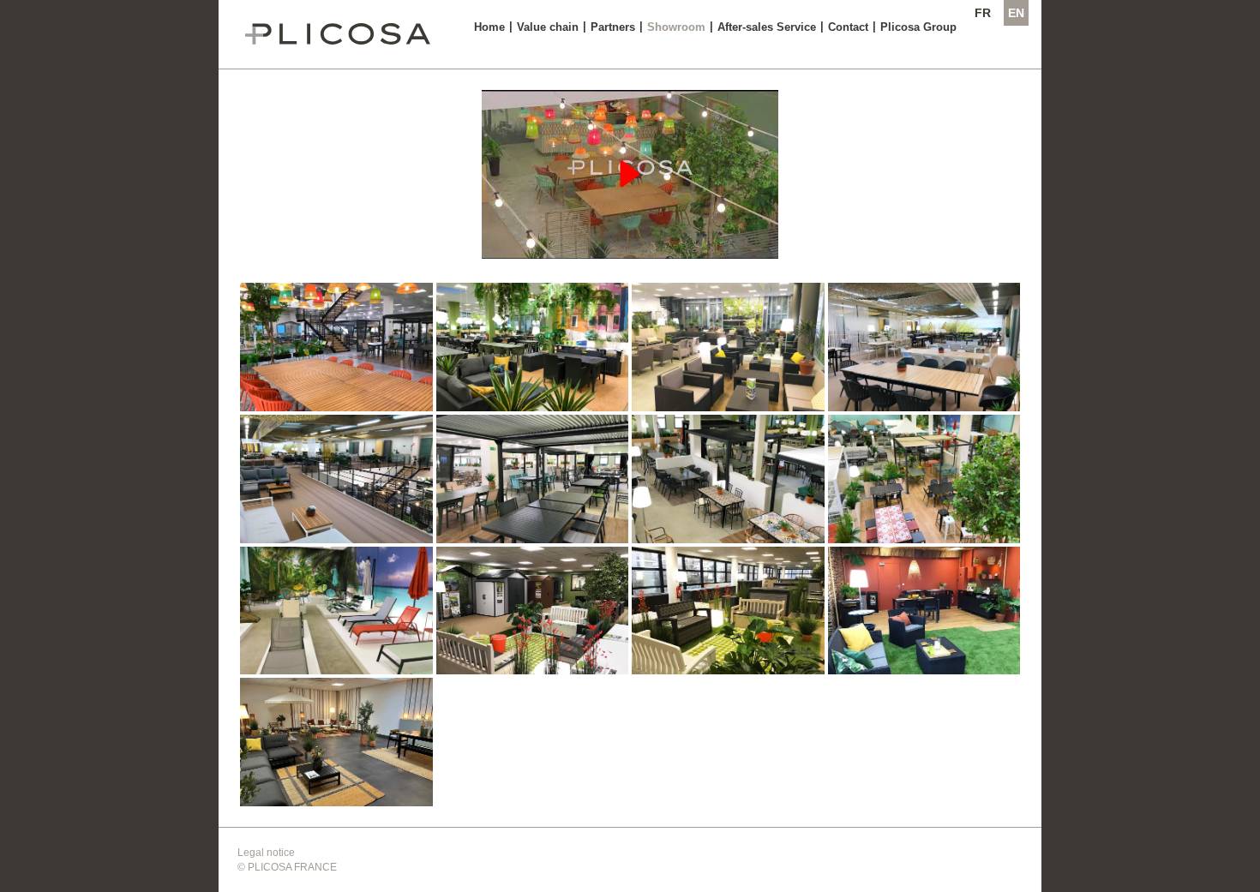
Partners (613, 27)
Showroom (676, 27)
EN (1016, 13)
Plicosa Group (918, 27)
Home (489, 27)
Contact (848, 27)
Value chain (548, 27)
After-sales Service (766, 27)
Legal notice (266, 852)
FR (983, 13)
